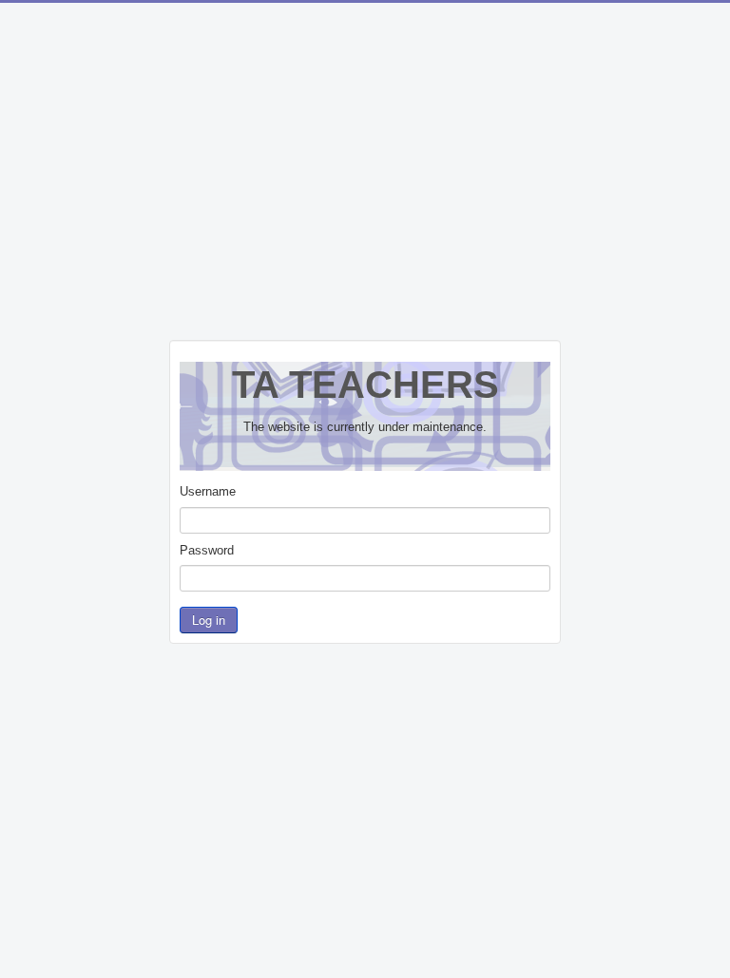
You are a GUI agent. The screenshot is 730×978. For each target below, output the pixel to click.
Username (208, 491)
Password (207, 550)
